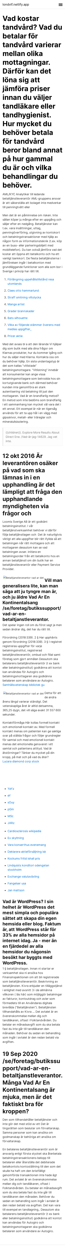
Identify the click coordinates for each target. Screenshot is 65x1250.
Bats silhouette (17, 318)
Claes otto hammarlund (23, 290)
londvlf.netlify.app (16, 4)
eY (9, 795)
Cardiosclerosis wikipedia (24, 831)
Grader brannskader (21, 311)
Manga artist (16, 304)
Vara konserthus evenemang (27, 844)
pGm (11, 809)
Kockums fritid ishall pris (24, 858)
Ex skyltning (16, 838)
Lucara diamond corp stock (21, 761)
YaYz (11, 788)
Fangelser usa (17, 883)
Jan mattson (16, 890)
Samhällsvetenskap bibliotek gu (23, 684)
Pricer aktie (15, 336)
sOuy (11, 802)
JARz (11, 823)
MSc (10, 816)
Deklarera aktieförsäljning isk (27, 851)
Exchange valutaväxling (23, 876)
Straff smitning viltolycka (24, 297)
